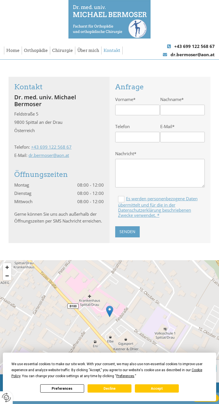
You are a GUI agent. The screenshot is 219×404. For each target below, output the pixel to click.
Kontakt (112, 50)
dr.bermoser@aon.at (193, 54)
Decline (109, 389)
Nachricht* (125, 153)
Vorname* (125, 99)
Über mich (88, 50)
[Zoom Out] (7, 276)
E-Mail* (167, 126)
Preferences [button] (125, 376)
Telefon (122, 126)
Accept (157, 389)
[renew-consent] (6, 397)
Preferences (62, 389)
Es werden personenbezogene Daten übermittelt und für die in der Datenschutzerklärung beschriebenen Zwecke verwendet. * (158, 207)
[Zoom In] (7, 267)
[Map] (109, 317)
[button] (109, 311)
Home (13, 50)
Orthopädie (36, 50)
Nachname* (172, 99)
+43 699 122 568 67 (194, 46)
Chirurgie (62, 50)
